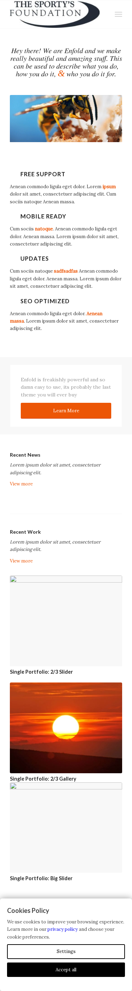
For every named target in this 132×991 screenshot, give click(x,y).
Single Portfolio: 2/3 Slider (41, 672)
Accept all (66, 970)
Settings (66, 951)
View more (21, 484)
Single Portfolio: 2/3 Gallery (43, 779)
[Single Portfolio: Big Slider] (66, 827)
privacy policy (63, 929)
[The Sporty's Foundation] (55, 14)
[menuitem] (118, 14)
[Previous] (25, 118)
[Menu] (118, 14)
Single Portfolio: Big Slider (41, 878)
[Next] (106, 118)
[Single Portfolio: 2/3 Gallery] (66, 727)
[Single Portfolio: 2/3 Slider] (66, 621)
